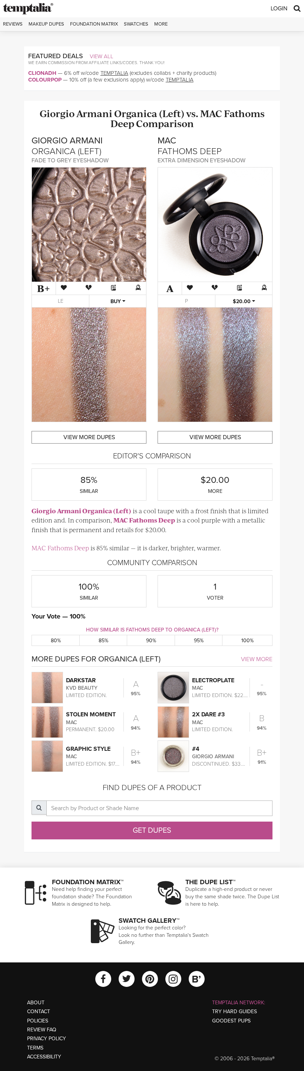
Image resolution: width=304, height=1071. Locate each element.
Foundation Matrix (94, 24)
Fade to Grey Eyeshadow (70, 160)
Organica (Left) (149, 113)
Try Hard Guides (234, 1011)
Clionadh (42, 73)
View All (101, 56)
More (161, 24)
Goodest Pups (231, 1021)
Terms (35, 1048)
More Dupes (89, 437)
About (35, 1002)
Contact (38, 1011)
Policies (37, 1021)
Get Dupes (152, 830)
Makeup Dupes (46, 24)
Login (279, 8)
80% (56, 640)
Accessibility (44, 1057)
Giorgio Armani (76, 113)
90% (151, 640)
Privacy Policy (46, 1038)
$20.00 (242, 301)
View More (256, 659)
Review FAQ (41, 1030)
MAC (211, 113)
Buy (116, 301)
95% (199, 640)
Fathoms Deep (152, 519)
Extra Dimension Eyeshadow (201, 160)
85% (103, 640)
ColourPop (45, 79)
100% (247, 640)
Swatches (136, 24)
